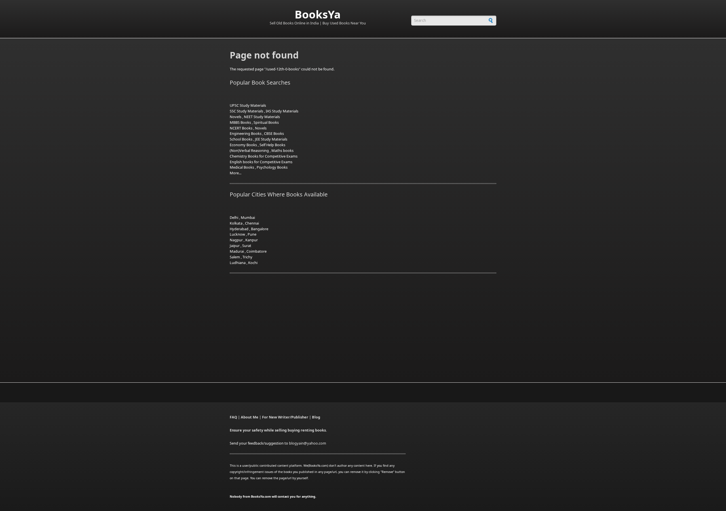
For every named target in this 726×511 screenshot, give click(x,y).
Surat (246, 245)
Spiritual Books (266, 122)
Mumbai (248, 217)
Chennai (252, 223)
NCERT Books (241, 128)
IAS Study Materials (282, 111)
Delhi (234, 217)
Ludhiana (238, 262)
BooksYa (318, 14)
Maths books (282, 150)
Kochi (253, 262)
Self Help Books (272, 144)
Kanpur (251, 239)
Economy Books (243, 144)
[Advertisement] (277, 321)
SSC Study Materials (246, 111)
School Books (241, 139)
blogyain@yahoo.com (307, 443)
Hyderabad (239, 228)
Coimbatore (256, 251)
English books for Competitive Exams (261, 161)
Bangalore (259, 228)
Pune (252, 234)
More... (235, 172)
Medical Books (242, 167)
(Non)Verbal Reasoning (249, 150)
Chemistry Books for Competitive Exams (263, 156)
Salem (235, 256)
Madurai (237, 251)
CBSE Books (274, 133)
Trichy (247, 256)
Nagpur (236, 239)
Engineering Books (245, 133)
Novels (235, 116)
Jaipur (235, 245)
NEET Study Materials (262, 116)
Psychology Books (272, 167)
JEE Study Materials (271, 139)
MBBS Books (240, 122)
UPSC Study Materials (248, 105)
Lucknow (237, 234)
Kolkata (236, 223)
